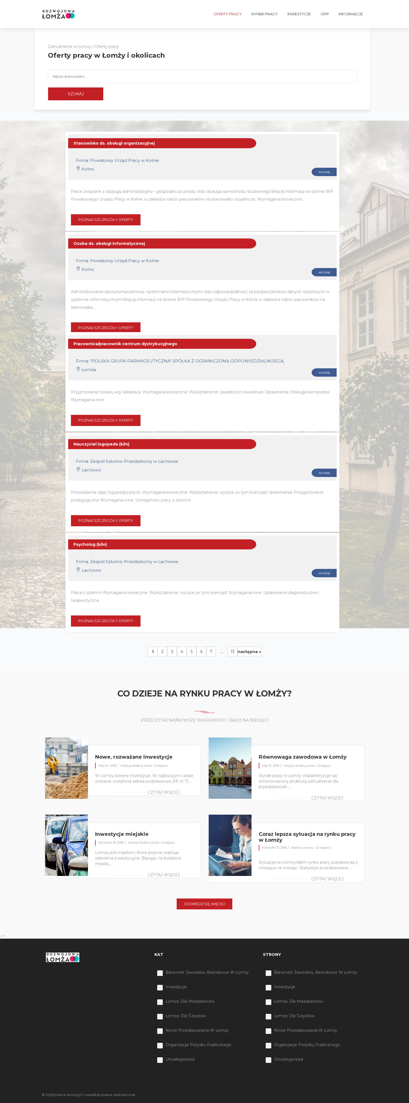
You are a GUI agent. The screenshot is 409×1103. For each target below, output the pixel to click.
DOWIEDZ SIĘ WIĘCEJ (204, 904)
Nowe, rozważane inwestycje (134, 757)
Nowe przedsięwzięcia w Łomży (197, 1030)
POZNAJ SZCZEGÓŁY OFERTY (105, 219)
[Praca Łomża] (58, 13)
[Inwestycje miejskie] (66, 844)
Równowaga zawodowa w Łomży (303, 757)
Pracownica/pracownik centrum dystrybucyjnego (125, 343)
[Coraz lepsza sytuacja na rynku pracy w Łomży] (230, 844)
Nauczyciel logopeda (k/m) (101, 444)
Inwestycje (176, 986)
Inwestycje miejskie (122, 834)
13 (233, 651)
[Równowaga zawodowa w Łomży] (230, 767)
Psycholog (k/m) (90, 544)
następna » (249, 651)
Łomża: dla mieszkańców (190, 1001)
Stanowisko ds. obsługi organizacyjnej (114, 143)
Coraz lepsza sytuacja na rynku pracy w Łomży (307, 837)
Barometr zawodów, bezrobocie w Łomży (207, 972)
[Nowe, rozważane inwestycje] (66, 767)
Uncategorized (180, 1059)
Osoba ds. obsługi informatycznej (109, 243)
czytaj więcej (164, 792)
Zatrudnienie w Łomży (69, 46)
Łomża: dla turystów (186, 1015)
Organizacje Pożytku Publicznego (198, 1044)
